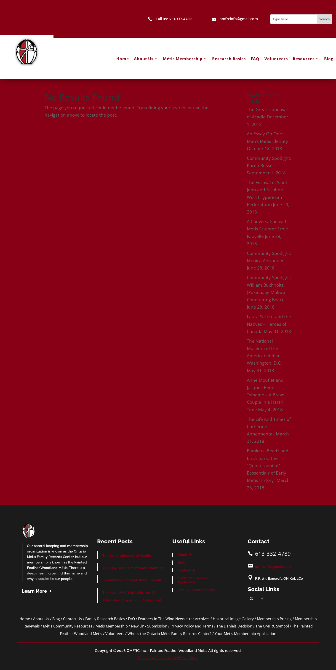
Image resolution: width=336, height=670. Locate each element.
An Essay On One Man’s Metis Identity (132, 568)
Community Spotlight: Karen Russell (131, 580)
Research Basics (229, 58)
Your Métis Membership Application (245, 633)
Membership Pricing (274, 618)
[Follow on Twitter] (251, 598)
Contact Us (186, 570)
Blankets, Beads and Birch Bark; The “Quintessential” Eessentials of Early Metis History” (267, 465)
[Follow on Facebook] (262, 598)
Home (122, 58)
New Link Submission (149, 626)
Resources (304, 58)
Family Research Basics (196, 590)
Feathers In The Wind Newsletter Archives (174, 618)
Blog (328, 58)
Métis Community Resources (67, 626)
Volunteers (276, 58)
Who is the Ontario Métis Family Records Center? (169, 633)
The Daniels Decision (234, 626)
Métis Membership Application (193, 580)
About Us (143, 58)
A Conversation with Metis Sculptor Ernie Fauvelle (267, 229)
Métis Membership (183, 58)
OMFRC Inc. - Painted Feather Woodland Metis (167, 651)
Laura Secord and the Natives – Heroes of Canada (269, 324)
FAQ (255, 58)
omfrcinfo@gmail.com (273, 567)
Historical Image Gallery (233, 618)
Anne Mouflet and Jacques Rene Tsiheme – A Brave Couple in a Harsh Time (265, 395)
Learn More (34, 591)
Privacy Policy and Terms (192, 626)
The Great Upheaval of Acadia (126, 556)
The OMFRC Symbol (272, 626)
